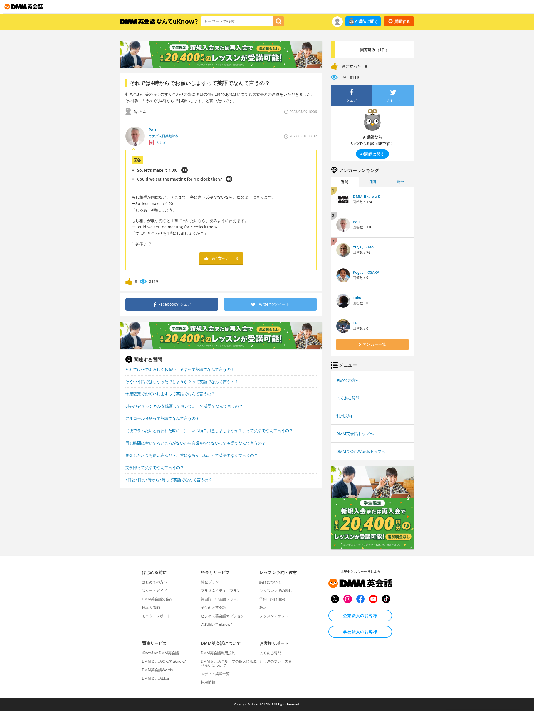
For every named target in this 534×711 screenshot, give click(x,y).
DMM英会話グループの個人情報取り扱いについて (229, 663)
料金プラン (210, 581)
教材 (263, 607)
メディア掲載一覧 (215, 673)
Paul (357, 221)
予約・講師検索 (272, 598)
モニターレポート (156, 615)
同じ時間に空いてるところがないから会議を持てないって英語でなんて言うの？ (195, 443)
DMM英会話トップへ (355, 433)
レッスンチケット (273, 615)
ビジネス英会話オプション (222, 615)
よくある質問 (348, 398)
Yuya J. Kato (363, 247)
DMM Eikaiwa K (366, 196)
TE (355, 322)
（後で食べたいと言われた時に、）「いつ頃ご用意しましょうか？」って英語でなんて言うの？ (209, 430)
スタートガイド (154, 590)
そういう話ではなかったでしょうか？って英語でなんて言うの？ (181, 381)
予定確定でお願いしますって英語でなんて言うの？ (170, 393)
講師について (270, 581)
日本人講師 (151, 607)
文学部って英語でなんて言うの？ (154, 467)
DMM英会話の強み (157, 598)
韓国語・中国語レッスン (221, 598)
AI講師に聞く (366, 21)
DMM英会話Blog (155, 678)
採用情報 (208, 682)
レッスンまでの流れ (275, 590)
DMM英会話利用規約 (218, 652)
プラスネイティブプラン (221, 590)
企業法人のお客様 (360, 615)
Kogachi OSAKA (366, 272)
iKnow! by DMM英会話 (160, 652)
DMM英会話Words (157, 669)
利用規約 (344, 415)
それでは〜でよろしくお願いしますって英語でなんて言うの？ (179, 369)
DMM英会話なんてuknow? (164, 661)
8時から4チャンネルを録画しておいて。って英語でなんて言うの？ (184, 406)
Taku (357, 297)
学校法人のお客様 (360, 631)
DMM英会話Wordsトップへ (360, 451)
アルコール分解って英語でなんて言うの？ (162, 418)
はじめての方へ (154, 581)
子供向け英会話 (213, 607)
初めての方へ (348, 380)
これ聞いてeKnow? (216, 624)
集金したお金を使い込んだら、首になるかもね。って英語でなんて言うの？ (191, 455)
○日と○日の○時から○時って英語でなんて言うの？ (168, 479)
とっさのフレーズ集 (275, 661)
